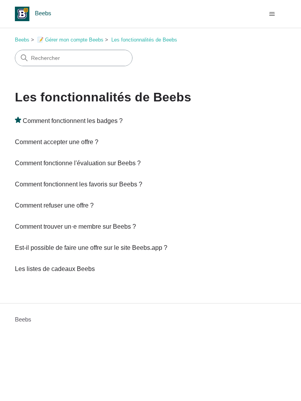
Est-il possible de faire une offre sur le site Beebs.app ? (91, 247)
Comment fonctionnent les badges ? (73, 120)
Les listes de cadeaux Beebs (55, 269)
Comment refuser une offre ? (54, 205)
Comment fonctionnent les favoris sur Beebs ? (78, 184)
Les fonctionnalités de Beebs (144, 40)
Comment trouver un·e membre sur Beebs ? (75, 226)
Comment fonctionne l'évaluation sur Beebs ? (78, 163)
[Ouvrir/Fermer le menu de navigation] (272, 14)
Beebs (22, 40)
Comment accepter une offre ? (56, 142)
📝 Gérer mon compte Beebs (70, 40)
